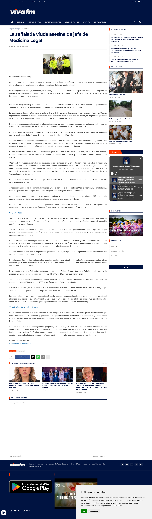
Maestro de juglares (117, 94)
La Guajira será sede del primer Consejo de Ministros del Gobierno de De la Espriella (57, 385)
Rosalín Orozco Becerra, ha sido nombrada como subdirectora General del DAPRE (24, 385)
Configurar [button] (93, 511)
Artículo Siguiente (99, 456)
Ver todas (104, 363)
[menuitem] (12, 22)
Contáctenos (26, 2)
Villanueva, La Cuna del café (120, 119)
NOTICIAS (25, 29)
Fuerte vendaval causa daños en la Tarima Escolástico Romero (124, 60)
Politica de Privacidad (39, 2)
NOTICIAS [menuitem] (20, 22)
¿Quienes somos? (14, 2)
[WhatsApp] (38, 357)
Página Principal (14, 29)
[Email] (43, 357)
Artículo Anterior (16, 456)
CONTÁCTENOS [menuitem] (100, 22)
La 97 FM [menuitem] (86, 22)
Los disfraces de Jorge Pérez (120, 141)
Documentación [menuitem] (72, 22)
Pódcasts (115, 152)
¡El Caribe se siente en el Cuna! (125, 230)
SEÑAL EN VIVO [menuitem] (35, 22)
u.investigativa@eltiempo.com (21, 343)
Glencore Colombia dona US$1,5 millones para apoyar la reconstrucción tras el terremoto (127, 39)
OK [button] (84, 511)
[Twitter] (33, 357)
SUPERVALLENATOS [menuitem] (53, 22)
